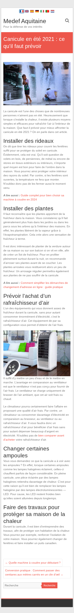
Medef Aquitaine (24, 21)
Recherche (49, 585)
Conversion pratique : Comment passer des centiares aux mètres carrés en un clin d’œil (34, 572)
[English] (27, 11)
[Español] (32, 11)
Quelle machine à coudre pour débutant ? (33, 562)
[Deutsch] (37, 11)
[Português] (47, 11)
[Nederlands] (52, 11)
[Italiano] (42, 11)
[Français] (22, 11)
